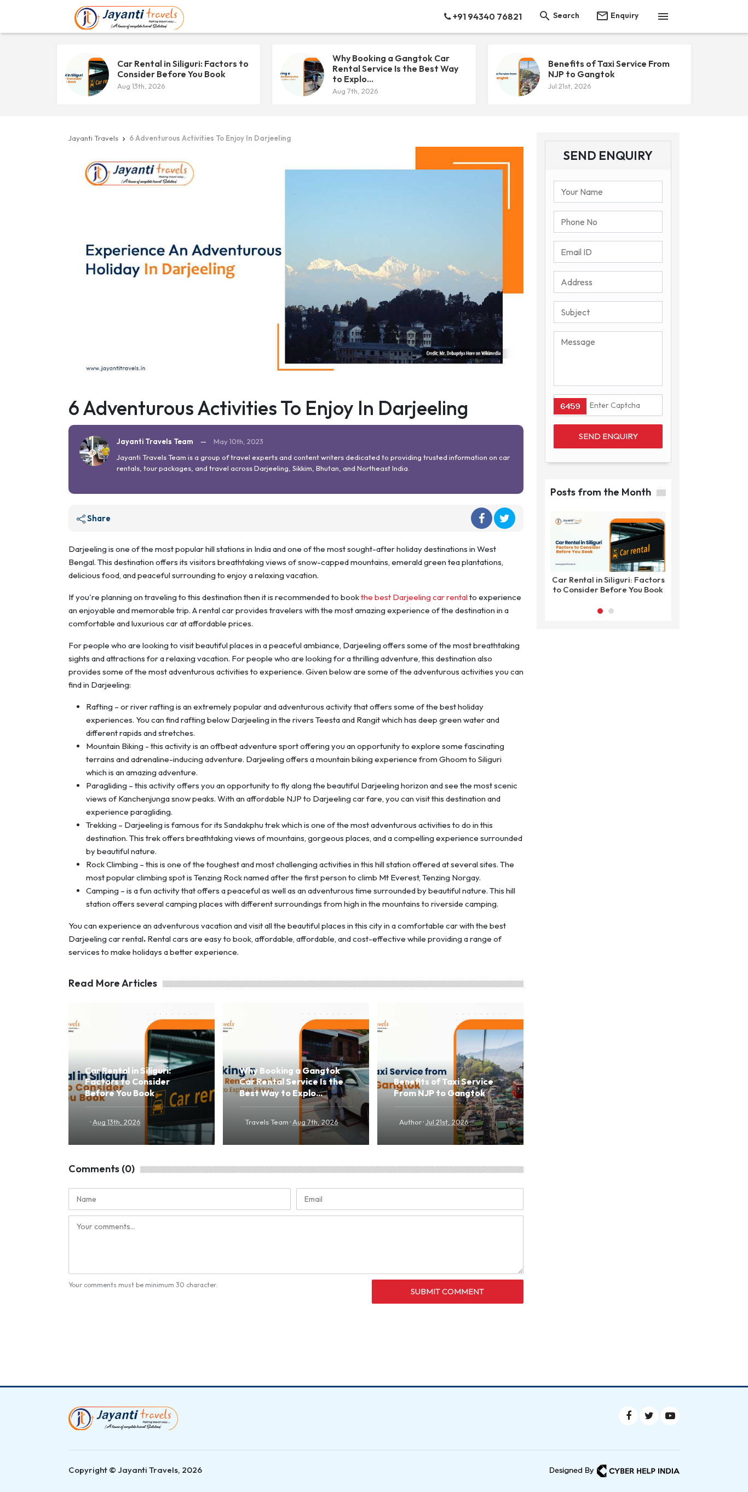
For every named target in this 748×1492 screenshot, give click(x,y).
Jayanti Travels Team (155, 441)
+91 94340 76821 (486, 16)
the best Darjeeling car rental (414, 597)
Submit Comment (447, 1291)
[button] (600, 611)
